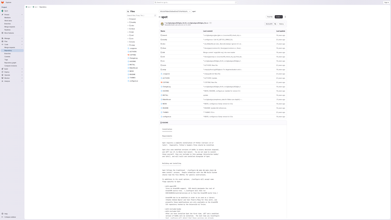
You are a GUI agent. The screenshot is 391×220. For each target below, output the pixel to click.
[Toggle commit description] (210, 23)
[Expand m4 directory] (128, 35)
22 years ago (280, 39)
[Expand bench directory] (128, 19)
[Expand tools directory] (128, 42)
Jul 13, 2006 (187, 25)
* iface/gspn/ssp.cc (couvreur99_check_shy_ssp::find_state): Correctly (223, 57)
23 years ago (280, 74)
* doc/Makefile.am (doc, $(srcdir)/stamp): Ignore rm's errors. (223, 44)
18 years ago (280, 35)
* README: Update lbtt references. (215, 108)
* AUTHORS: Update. (210, 78)
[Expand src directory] (128, 38)
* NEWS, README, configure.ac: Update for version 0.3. (222, 91)
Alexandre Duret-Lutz (171, 25)
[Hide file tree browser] (128, 11)
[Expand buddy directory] (128, 22)
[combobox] (141, 15)
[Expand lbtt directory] (128, 32)
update (205, 95)
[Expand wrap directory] (128, 45)
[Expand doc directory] (128, 25)
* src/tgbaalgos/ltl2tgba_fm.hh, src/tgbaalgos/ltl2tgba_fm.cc (186, 23)
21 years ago (281, 44)
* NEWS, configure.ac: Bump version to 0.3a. (218, 104)
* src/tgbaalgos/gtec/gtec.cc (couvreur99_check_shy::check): (223, 35)
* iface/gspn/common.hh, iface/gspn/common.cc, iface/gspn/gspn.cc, (223, 48)
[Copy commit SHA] (275, 24)
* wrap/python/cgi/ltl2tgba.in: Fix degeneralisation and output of (223, 69)
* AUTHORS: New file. (210, 65)
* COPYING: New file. (210, 82)
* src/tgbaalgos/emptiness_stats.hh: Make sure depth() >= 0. (223, 99)
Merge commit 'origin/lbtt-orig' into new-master (219, 52)
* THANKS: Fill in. (209, 112)
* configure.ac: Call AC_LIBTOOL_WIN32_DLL (218, 39)
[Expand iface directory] (128, 29)
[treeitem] (142, 19)
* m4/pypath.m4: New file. (212, 74)
